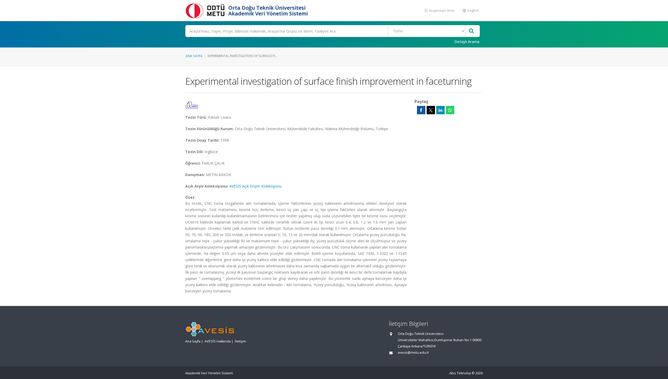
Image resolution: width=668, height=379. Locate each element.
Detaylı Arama (466, 41)
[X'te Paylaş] (431, 110)
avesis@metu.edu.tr (413, 352)
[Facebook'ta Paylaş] (421, 110)
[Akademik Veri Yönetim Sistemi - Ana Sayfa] (206, 10)
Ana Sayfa (194, 56)
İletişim (240, 341)
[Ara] (471, 31)
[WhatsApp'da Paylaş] (450, 110)
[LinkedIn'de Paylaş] (440, 110)
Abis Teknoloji (460, 373)
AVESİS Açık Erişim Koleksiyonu (255, 186)
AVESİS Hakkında (218, 341)
